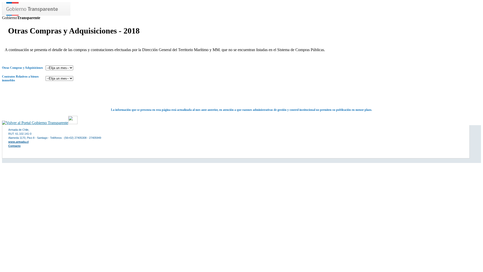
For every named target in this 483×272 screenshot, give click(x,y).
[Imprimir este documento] (72, 123)
